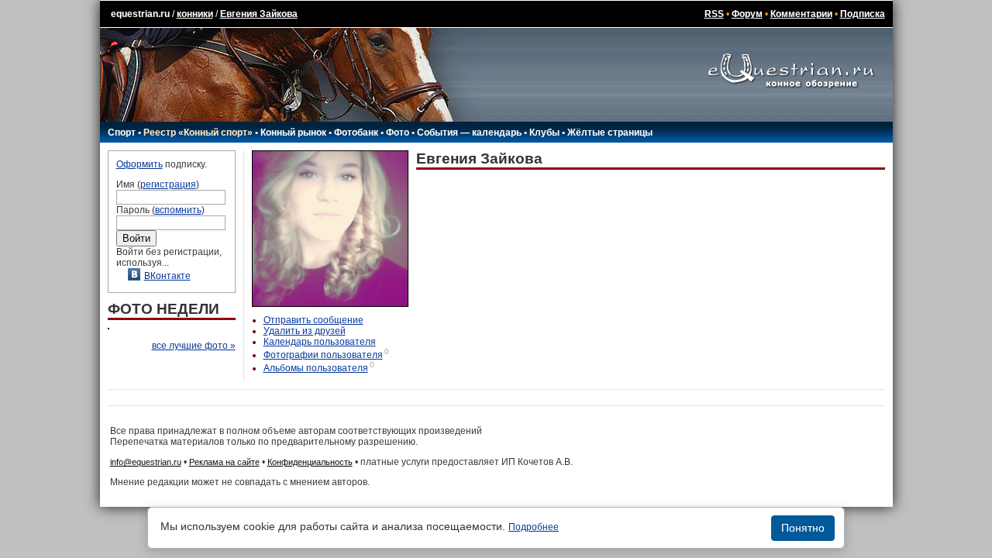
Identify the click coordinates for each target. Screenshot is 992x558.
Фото (397, 132)
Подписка (862, 14)
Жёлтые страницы (610, 132)
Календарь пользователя (320, 341)
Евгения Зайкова (259, 14)
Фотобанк (356, 132)
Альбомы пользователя (316, 368)
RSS (714, 14)
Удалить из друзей (305, 331)
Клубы (544, 132)
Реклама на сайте (224, 462)
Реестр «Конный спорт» (198, 132)
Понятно (803, 528)
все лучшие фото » (194, 345)
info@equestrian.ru (145, 462)
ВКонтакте (167, 275)
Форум (747, 14)
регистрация (168, 184)
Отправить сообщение (313, 320)
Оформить (139, 164)
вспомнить (178, 210)
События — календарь (469, 132)
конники (195, 14)
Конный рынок (293, 132)
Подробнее (533, 527)
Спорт (122, 132)
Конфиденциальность (310, 462)
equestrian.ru (140, 14)
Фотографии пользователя (323, 355)
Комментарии (801, 14)
